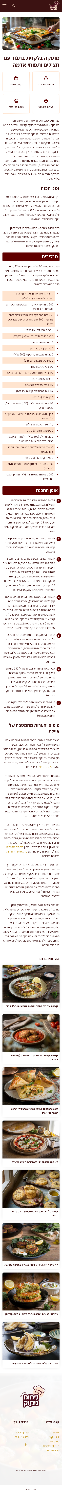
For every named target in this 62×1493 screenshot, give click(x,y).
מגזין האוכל (22, 1432)
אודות (56, 1432)
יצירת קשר (54, 1437)
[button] (13, 6)
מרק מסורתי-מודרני (16, 851)
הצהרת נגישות (31, 1489)
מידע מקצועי (22, 1437)
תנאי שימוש (53, 1450)
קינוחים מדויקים (14, 847)
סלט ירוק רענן (45, 767)
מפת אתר (54, 1441)
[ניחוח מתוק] (53, 6)
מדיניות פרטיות (51, 1446)
